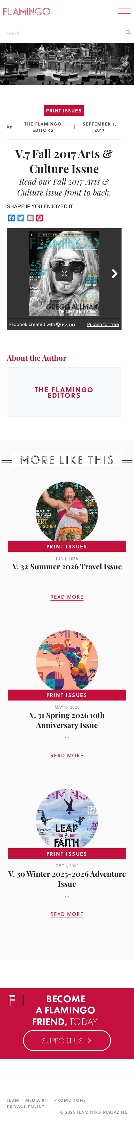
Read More (67, 596)
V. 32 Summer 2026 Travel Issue (67, 566)
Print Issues (64, 110)
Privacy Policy (26, 1106)
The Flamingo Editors (43, 127)
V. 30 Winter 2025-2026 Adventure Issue (67, 879)
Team (13, 1100)
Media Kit (37, 1100)
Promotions (70, 1100)
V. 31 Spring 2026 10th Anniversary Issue (67, 720)
